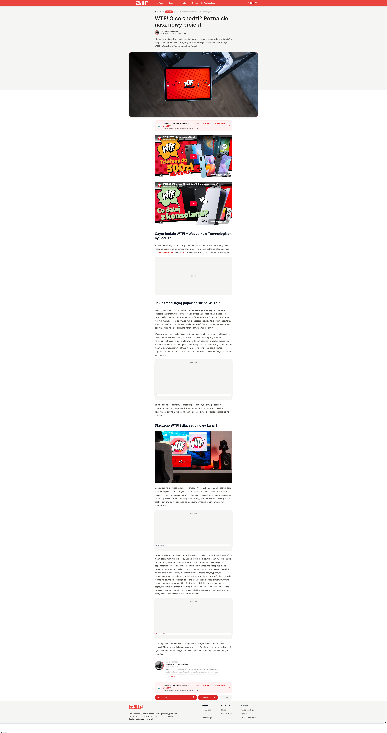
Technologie (207, 710)
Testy (171, 3)
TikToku (182, 252)
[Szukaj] (256, 3)
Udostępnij (163, 697)
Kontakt (244, 714)
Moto (184, 3)
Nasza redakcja (247, 710)
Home (159, 12)
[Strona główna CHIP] (142, 3)
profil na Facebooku (164, 252)
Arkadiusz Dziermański (169, 31)
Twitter (204, 697)
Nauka (195, 3)
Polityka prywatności (249, 718)
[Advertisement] (193, 378)
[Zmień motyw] (251, 3)
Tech (161, 3)
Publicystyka (209, 3)
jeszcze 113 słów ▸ (171, 677)
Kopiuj (226, 697)
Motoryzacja (207, 718)
